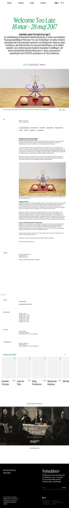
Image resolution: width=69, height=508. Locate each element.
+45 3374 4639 (22, 301)
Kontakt (7, 473)
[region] (34, 280)
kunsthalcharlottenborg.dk (25, 304)
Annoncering (9, 470)
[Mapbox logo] (3, 295)
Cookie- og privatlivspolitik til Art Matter (57, 502)
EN (58, 3)
